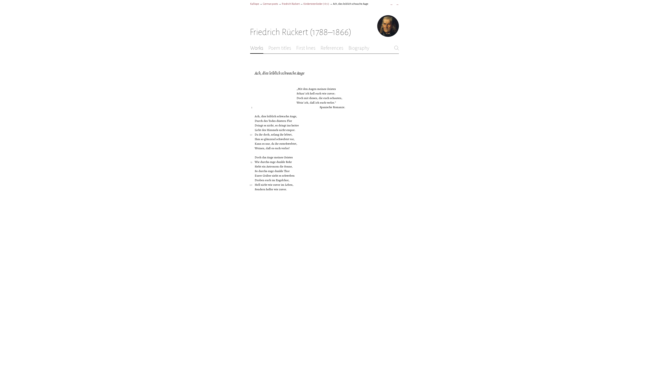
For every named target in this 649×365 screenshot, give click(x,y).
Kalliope (254, 4)
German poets (270, 4)
